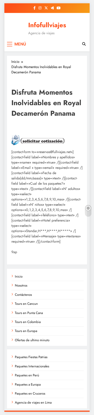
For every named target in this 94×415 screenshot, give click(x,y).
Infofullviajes (47, 25)
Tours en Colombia (28, 321)
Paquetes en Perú (27, 375)
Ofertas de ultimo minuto (32, 340)
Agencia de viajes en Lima (33, 402)
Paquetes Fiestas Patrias (31, 357)
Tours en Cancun (26, 303)
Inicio (19, 276)
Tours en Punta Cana (29, 312)
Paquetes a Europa (28, 384)
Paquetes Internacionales (32, 366)
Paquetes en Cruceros (30, 393)
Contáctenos (23, 294)
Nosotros (21, 285)
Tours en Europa (26, 330)
